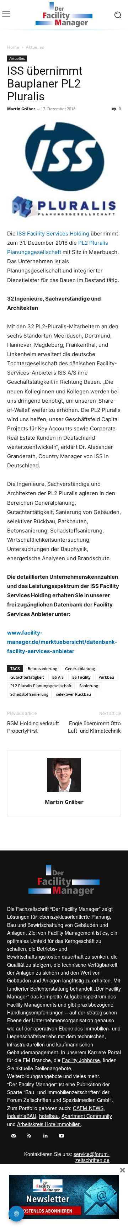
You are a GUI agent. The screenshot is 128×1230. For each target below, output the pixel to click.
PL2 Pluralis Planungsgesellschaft (40, 685)
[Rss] (29, 1136)
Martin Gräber (21, 108)
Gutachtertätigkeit (27, 677)
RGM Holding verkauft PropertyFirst (33, 727)
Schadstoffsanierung (29, 694)
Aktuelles (35, 47)
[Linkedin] (45, 1136)
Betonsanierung (42, 668)
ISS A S (58, 677)
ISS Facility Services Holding (52, 233)
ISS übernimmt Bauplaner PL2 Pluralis (44, 83)
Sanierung (88, 685)
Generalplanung (80, 668)
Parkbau (106, 677)
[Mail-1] (13, 1136)
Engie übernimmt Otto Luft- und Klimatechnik (94, 727)
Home (13, 47)
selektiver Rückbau (73, 694)
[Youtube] (61, 1136)
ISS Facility (81, 677)
